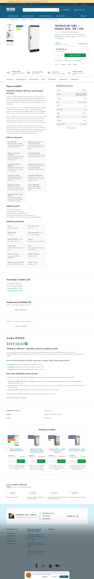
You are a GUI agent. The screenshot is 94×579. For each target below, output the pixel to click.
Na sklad (10, 367)
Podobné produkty (74, 79)
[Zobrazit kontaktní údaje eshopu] (50, 566)
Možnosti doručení (84, 43)
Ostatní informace (63, 79)
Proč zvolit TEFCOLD (22, 4)
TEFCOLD (79, 60)
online (15, 387)
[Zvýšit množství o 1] (62, 55)
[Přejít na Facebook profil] (36, 566)
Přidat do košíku (75, 55)
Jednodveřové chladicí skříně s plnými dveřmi (80, 94)
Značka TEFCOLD (52, 79)
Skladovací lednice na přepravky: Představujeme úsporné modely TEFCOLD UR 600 (36, 544)
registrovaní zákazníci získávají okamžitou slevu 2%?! (36, 1)
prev (7, 449)
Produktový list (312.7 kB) (14, 283)
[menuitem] (13, 16)
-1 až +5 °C (83, 124)
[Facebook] (77, 516)
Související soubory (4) (21, 79)
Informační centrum (10, 4)
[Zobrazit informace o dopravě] (57, 566)
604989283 (46, 519)
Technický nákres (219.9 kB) (15, 290)
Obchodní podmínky (10, 543)
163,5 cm (84, 113)
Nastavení (45, 576)
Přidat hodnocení (21, 310)
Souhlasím (64, 576)
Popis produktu (9, 79)
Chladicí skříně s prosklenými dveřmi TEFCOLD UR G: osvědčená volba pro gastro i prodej (35, 536)
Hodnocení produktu (33, 79)
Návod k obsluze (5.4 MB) (15, 286)
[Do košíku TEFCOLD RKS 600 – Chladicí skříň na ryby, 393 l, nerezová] (82, 461)
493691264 (65, 10)
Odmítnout (54, 576)
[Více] (84, 16)
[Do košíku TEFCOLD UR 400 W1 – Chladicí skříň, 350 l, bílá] (21, 461)
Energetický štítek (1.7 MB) (15, 288)
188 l (85, 109)
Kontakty (31, 4)
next (86, 449)
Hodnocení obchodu (10, 541)
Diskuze (43, 79)
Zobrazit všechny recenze (24, 487)
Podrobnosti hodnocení (74, 32)
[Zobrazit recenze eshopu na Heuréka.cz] (43, 566)
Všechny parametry (71, 128)
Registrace (84, 4)
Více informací (48, 574)
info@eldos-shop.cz (48, 513)
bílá (85, 106)
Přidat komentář (20, 326)
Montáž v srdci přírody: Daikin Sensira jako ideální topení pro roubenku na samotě (35, 552)
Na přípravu (11, 369)
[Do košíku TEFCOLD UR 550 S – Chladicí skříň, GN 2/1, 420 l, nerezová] (61, 461)
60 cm (84, 120)
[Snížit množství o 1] (58, 55)
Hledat (57, 10)
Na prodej (11, 364)
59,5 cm (84, 117)
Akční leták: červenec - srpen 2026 (16, 397)
